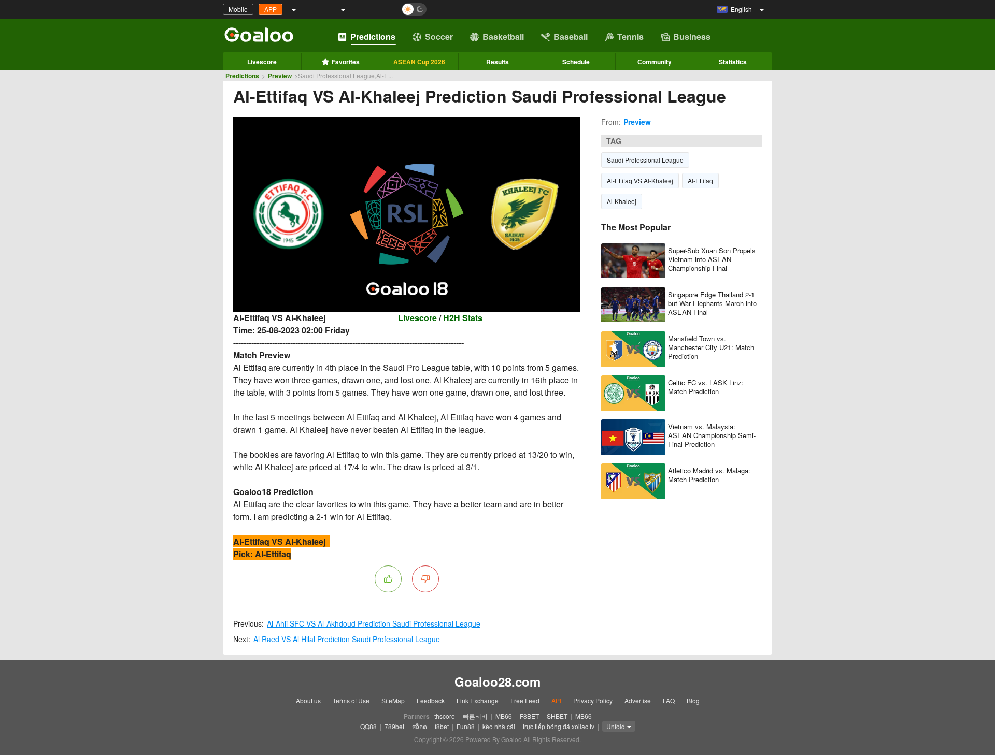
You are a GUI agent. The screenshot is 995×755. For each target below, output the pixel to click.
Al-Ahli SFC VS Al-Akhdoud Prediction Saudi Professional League (373, 623)
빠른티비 (475, 716)
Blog (693, 700)
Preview (280, 75)
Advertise (637, 700)
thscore (444, 716)
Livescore (262, 61)
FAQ (669, 700)
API (556, 700)
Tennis (630, 36)
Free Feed (524, 700)
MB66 (503, 716)
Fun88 (466, 726)
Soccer (439, 36)
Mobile (238, 9)
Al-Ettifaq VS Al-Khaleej (640, 180)
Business (691, 36)
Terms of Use (351, 700)
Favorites (346, 61)
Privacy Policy (593, 700)
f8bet (442, 726)
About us (308, 700)
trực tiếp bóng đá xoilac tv (558, 726)
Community (654, 61)
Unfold (615, 726)
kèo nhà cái (498, 726)
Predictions (372, 36)
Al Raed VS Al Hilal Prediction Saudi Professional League (346, 639)
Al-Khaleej (621, 201)
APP (270, 9)
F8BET (529, 716)
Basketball (503, 36)
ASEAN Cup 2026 (419, 61)
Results (497, 61)
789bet (394, 726)
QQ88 (368, 726)
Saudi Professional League (645, 159)
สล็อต (419, 726)
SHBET (557, 716)
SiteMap (393, 700)
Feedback (431, 700)
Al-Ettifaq (700, 180)
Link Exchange (478, 700)
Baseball (570, 36)
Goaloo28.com (497, 681)
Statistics (733, 61)
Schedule (576, 61)
